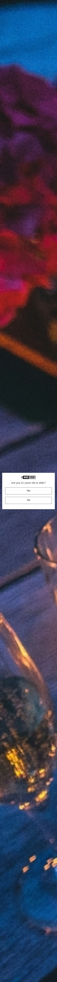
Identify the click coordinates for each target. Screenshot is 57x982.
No (28, 500)
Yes (28, 491)
